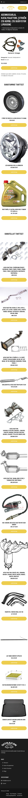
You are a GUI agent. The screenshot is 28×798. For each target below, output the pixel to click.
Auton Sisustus (7, 768)
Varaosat (10, 57)
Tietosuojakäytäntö (11, 795)
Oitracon (6, 762)
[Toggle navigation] (3, 7)
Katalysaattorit (16, 57)
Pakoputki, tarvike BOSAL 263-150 (14, 612)
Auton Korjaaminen (9, 765)
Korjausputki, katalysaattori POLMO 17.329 (14, 384)
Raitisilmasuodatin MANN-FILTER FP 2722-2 (14, 685)
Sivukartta (19, 795)
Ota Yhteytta (13, 793)
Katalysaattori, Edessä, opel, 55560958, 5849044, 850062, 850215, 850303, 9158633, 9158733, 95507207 (14, 574)
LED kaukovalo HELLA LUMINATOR (14, 165)
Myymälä (22, 8)
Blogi (5, 771)
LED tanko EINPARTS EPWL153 (14, 656)
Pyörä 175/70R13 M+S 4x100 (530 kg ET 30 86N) (14, 118)
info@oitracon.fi (23, 2)
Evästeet (19, 793)
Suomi (4, 2)
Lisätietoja (14, 68)
